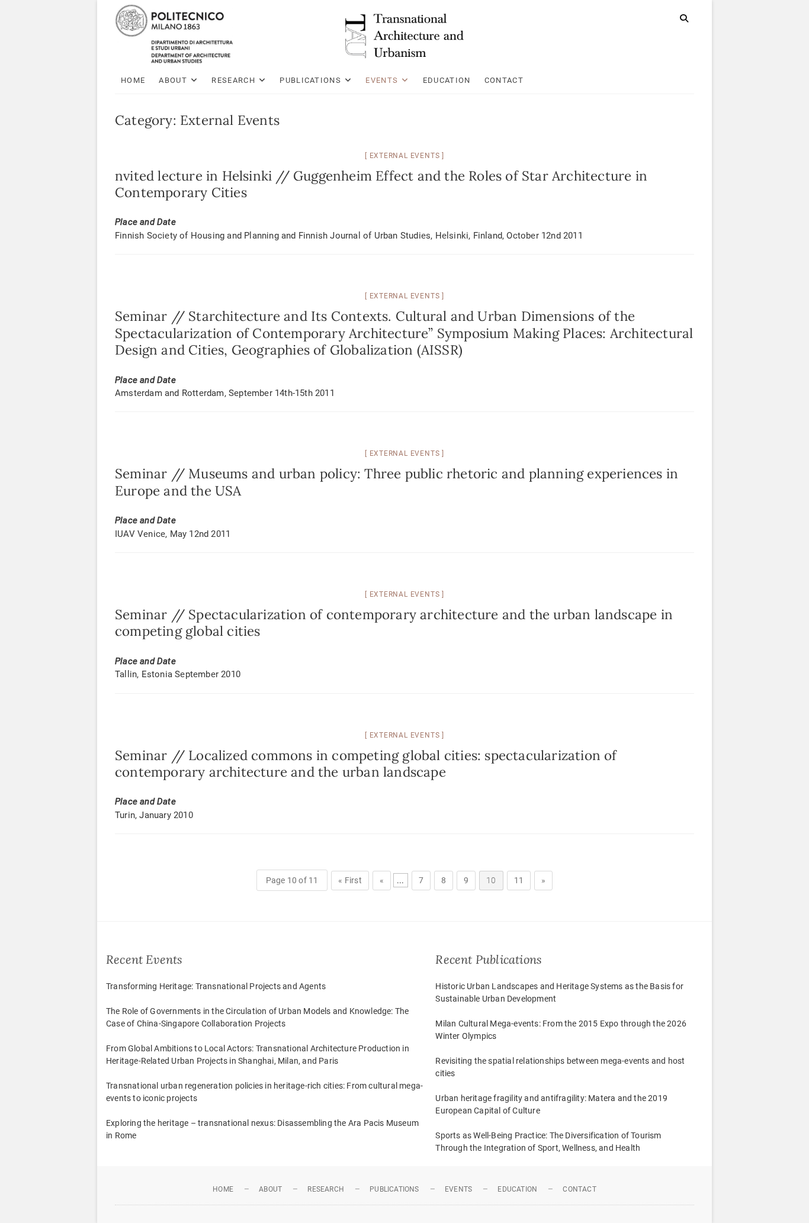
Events (381, 80)
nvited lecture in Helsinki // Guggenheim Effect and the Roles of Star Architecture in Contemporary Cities (381, 184)
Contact (504, 80)
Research (233, 80)
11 (519, 880)
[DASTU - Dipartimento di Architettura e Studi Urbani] (174, 10)
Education (447, 80)
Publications (310, 80)
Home (133, 80)
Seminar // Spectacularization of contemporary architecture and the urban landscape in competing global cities (394, 622)
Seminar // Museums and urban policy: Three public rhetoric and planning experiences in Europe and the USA (396, 481)
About (173, 80)
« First (349, 880)
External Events (405, 156)
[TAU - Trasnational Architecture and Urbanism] (404, 18)
